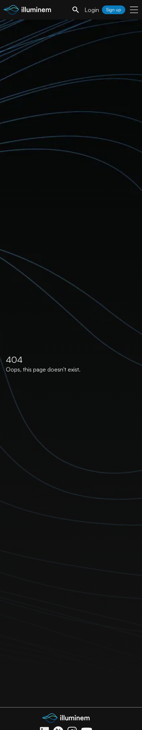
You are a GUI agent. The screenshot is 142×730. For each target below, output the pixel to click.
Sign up (113, 9)
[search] (75, 9)
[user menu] (134, 10)
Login (91, 9)
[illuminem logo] (27, 10)
